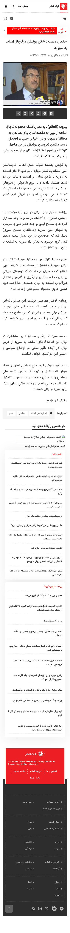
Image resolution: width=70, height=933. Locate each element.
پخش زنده (35, 778)
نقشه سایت (19, 771)
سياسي (22, 413)
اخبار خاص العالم (39, 413)
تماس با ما (51, 771)
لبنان (11, 413)
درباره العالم (35, 771)
